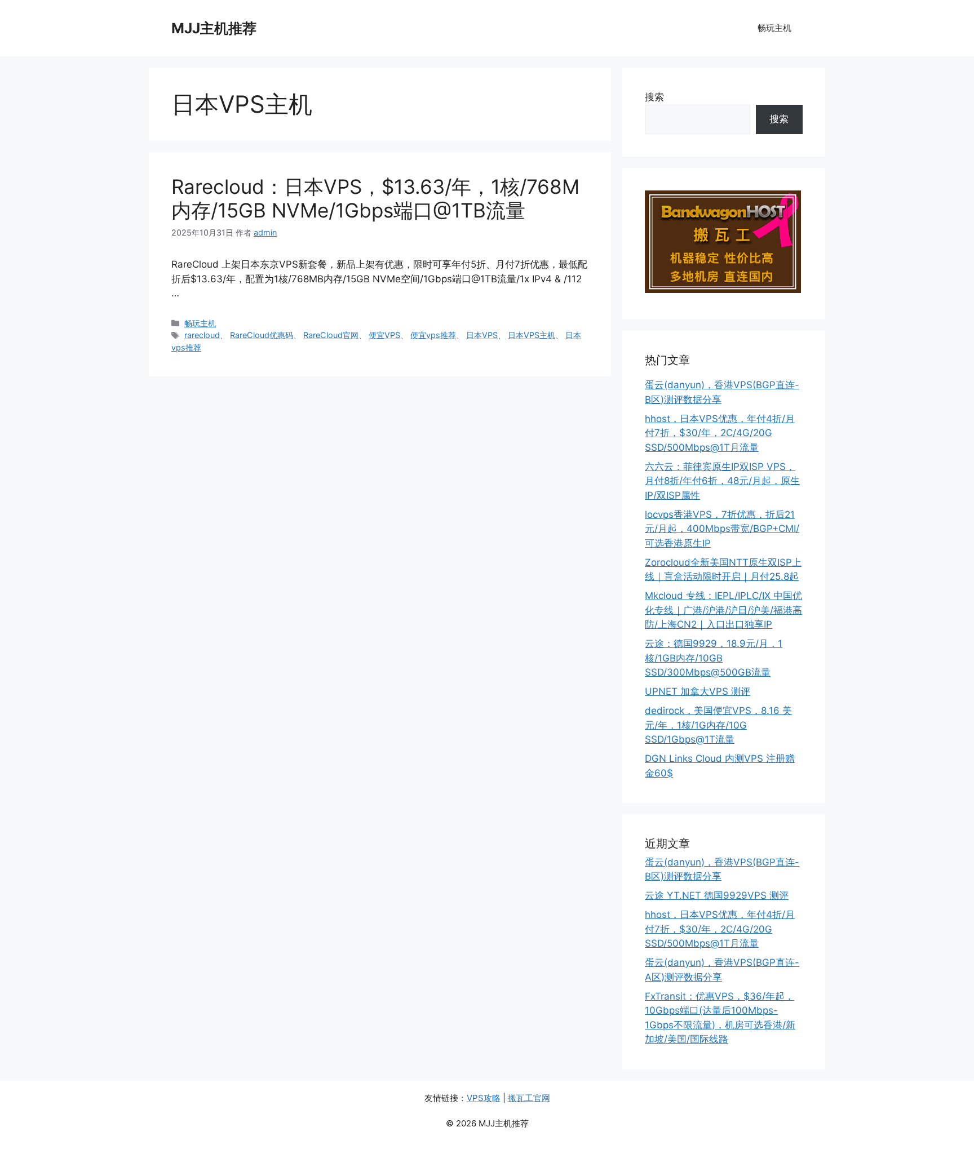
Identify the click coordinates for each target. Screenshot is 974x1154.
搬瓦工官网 (529, 1098)
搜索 (654, 97)
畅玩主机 (774, 28)
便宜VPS (384, 335)
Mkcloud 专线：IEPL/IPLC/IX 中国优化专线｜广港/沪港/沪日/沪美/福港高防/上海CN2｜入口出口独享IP (723, 610)
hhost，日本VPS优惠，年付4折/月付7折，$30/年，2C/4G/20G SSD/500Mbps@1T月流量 (720, 433)
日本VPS (482, 335)
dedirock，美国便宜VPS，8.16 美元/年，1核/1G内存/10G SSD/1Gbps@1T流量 (718, 725)
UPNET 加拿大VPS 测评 (697, 691)
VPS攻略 (484, 1098)
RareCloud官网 (330, 335)
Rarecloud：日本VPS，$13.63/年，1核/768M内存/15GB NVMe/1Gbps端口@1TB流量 (375, 198)
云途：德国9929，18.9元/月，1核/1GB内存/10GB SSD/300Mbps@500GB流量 (713, 658)
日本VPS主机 (531, 335)
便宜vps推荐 (433, 335)
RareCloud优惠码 (261, 335)
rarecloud (202, 335)
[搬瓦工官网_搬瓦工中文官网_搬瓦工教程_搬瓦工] (723, 289)
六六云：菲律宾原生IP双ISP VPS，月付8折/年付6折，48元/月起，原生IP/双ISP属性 (722, 481)
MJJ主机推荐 (213, 28)
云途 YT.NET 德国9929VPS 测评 (717, 895)
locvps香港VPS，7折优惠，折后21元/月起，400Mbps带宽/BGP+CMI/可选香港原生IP (722, 529)
